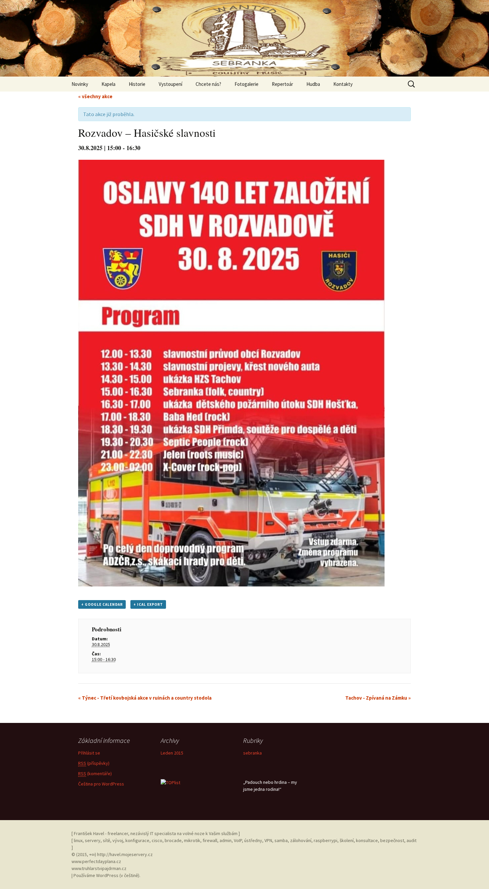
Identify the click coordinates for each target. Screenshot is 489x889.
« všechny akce (95, 96)
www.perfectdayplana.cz (96, 861)
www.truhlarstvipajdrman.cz (99, 868)
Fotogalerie (246, 84)
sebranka (252, 753)
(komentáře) (95, 774)
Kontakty (343, 84)
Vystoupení (170, 84)
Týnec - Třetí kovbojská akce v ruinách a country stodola (145, 698)
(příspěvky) (93, 763)
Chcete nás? (208, 84)
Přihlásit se (89, 753)
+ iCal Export (148, 604)
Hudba (313, 84)
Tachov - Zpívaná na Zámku (378, 698)
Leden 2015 (172, 753)
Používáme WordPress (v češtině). (107, 875)
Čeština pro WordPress (101, 784)
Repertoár (282, 84)
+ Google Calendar (102, 604)
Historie (137, 84)
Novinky (80, 84)
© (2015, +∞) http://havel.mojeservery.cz (112, 854)
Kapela (108, 84)
